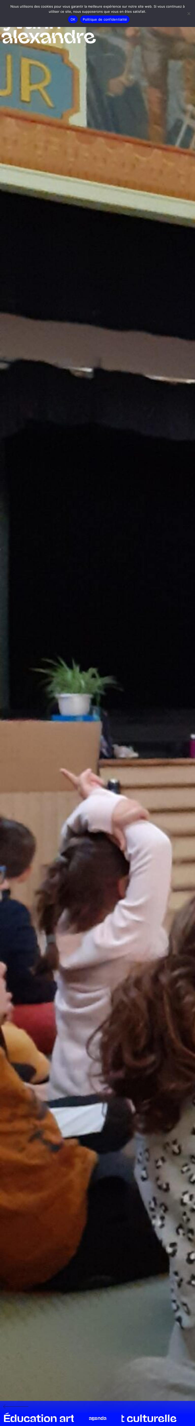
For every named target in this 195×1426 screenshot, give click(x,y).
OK (73, 19)
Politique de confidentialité (105, 19)
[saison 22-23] (16, 1407)
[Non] (188, 13)
